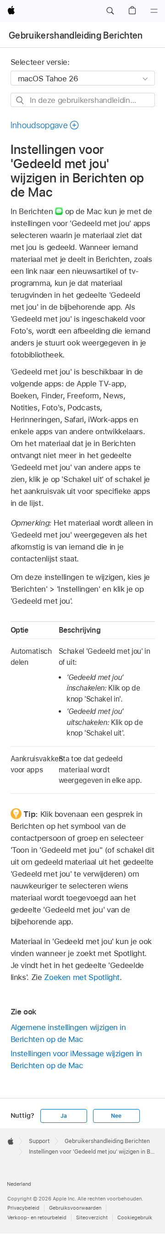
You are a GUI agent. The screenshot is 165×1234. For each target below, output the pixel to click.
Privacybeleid (23, 1208)
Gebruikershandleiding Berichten (76, 35)
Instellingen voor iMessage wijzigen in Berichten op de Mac (76, 1059)
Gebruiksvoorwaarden (75, 1208)
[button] (110, 11)
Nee (116, 1116)
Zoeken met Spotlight (82, 977)
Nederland (19, 1184)
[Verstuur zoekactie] (20, 100)
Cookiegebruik (134, 1217)
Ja (63, 1116)
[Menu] (154, 11)
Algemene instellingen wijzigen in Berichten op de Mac (68, 1033)
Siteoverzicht (92, 1217)
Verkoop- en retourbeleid (36, 1217)
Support (39, 1141)
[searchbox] (83, 100)
